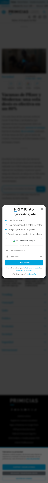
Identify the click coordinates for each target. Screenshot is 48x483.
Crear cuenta (24, 263)
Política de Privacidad (32, 268)
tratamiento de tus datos (24, 270)
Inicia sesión (31, 274)
